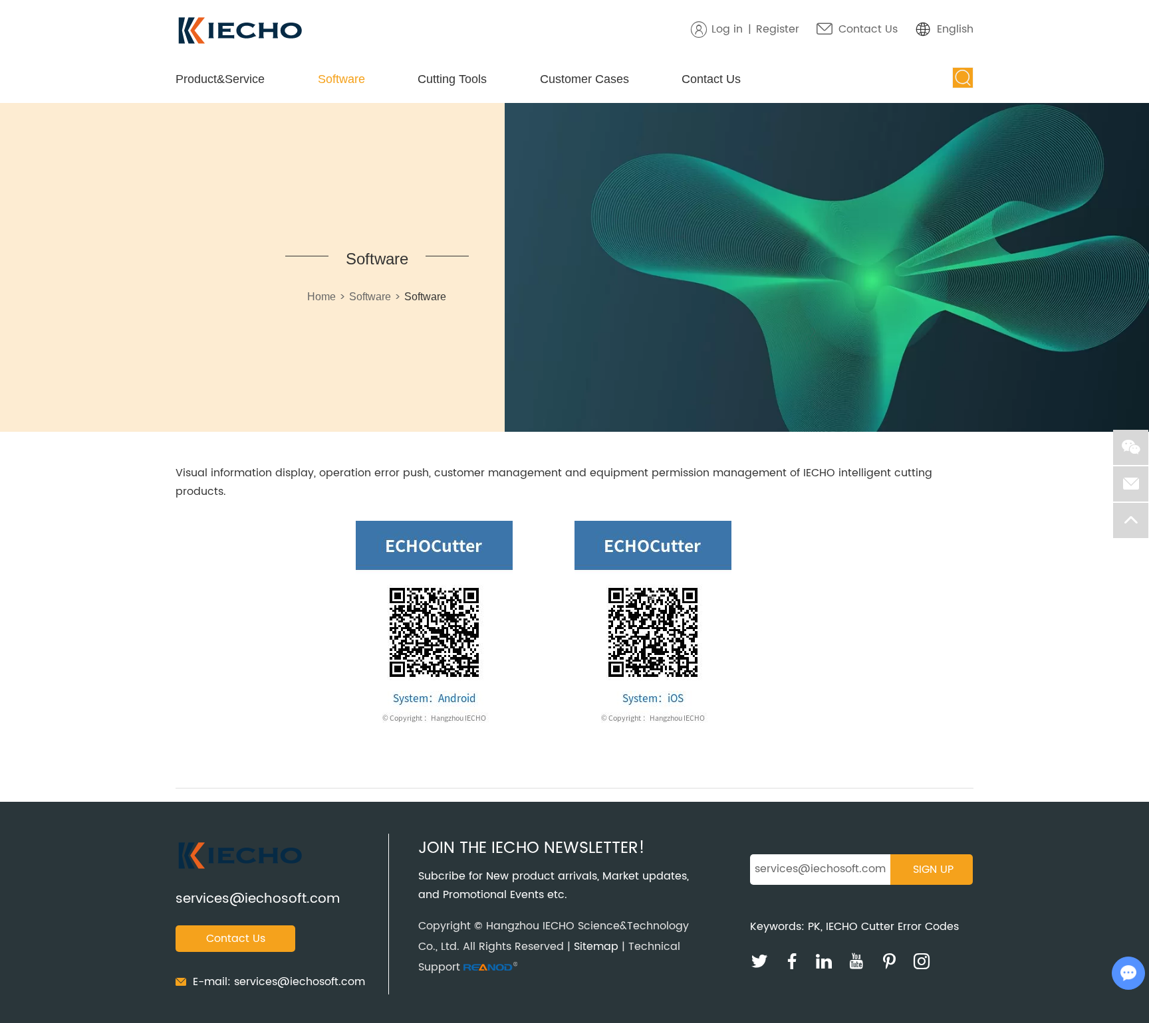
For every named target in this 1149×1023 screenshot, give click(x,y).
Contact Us (868, 29)
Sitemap (596, 946)
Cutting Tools (452, 79)
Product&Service (220, 79)
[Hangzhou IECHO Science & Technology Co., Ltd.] (240, 31)
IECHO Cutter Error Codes (892, 926)
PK (814, 926)
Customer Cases (584, 79)
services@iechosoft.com (258, 899)
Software (341, 79)
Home (321, 296)
